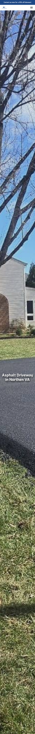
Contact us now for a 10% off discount (17, 2)
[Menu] (31, 7)
